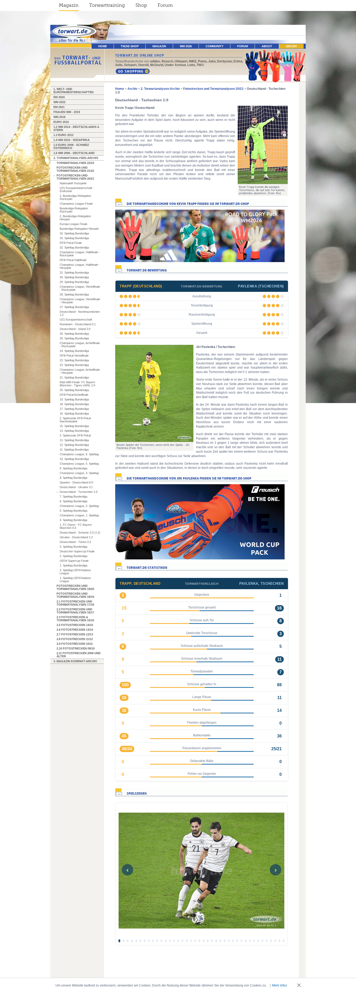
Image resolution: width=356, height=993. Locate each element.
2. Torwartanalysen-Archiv (75, 157)
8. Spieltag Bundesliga (73, 477)
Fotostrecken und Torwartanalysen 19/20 (75, 587)
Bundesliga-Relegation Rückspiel (74, 210)
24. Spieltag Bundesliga (74, 350)
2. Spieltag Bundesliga (73, 556)
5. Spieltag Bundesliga (73, 510)
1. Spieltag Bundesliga (73, 565)
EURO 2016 (61, 121)
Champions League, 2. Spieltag (79, 505)
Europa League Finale (73, 224)
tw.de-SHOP (130, 46)
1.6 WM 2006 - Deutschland (74, 153)
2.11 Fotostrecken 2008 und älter (79, 655)
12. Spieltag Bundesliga (74, 444)
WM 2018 (59, 117)
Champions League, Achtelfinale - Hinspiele (80, 371)
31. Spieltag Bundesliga (74, 272)
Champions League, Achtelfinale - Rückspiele (80, 344)
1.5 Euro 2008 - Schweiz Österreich (71, 146)
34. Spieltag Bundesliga (74, 233)
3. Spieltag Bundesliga (73, 546)
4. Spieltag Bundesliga (73, 520)
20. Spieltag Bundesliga (74, 390)
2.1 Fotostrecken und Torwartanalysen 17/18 (75, 603)
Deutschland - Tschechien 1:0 (78, 491)
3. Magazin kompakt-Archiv (75, 661)
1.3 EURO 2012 (63, 135)
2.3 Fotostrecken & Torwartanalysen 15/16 (75, 619)
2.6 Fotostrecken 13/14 (75, 629)
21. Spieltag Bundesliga (74, 377)
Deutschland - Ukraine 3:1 (76, 487)
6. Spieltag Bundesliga (73, 501)
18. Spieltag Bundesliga (74, 404)
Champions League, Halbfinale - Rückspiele (80, 254)
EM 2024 (59, 97)
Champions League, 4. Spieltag (79, 473)
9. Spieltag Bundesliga (73, 468)
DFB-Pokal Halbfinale (73, 260)
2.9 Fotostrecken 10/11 (75, 643)
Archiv (291, 46)
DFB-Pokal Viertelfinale (74, 355)
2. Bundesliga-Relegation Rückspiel (75, 197)
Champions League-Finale (76, 203)
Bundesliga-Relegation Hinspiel (79, 228)
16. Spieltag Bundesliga (74, 413)
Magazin (68, 5)
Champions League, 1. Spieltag (79, 515)
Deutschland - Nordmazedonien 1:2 (80, 313)
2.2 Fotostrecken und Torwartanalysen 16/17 (75, 611)
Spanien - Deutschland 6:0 (76, 482)
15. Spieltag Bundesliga (74, 426)
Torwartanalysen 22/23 (75, 162)
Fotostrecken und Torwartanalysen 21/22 (75, 169)
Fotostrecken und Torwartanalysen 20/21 (75, 177)
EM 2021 (59, 107)
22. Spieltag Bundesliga (74, 365)
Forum (165, 5)
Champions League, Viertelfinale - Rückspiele (80, 288)
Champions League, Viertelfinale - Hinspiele (80, 301)
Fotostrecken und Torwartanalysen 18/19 (75, 595)
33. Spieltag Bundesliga (74, 238)
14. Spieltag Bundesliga (74, 430)
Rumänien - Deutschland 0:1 (78, 324)
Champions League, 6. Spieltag (79, 454)
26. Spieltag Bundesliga (74, 333)
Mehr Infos (279, 985)
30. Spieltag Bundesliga (74, 277)
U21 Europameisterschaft (76, 319)
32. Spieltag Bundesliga (74, 247)
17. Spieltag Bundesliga (74, 408)
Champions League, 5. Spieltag (79, 463)
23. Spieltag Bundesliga (74, 360)
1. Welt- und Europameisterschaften (73, 90)
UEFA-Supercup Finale (74, 560)
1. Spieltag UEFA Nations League (75, 579)
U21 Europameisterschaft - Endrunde (77, 189)
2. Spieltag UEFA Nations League (75, 572)
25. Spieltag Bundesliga (74, 338)
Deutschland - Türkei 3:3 (75, 541)
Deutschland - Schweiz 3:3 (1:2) (80, 532)
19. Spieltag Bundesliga (74, 399)
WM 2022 (59, 102)
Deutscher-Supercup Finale (77, 551)
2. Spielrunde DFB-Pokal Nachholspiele (75, 420)
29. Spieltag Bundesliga (74, 281)
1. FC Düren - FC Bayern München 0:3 (76, 526)
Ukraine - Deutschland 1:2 (76, 537)
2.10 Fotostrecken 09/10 (76, 648)
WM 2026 (186, 46)
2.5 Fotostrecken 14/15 (75, 624)
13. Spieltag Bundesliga (74, 440)
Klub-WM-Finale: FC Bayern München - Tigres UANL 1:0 (77, 384)
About (267, 46)
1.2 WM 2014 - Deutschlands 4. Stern (76, 128)
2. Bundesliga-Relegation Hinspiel (75, 218)
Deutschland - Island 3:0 (75, 328)
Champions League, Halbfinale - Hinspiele (80, 266)
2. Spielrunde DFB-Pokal (75, 435)
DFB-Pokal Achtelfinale (74, 394)
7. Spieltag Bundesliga (73, 496)
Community (214, 46)
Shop (141, 5)
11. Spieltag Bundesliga (74, 449)
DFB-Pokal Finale (71, 242)
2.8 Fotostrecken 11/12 (75, 639)
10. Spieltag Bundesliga (74, 458)
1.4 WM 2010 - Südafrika (71, 139)
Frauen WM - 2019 (66, 112)
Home (119, 89)
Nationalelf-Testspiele (73, 183)
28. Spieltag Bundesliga (74, 294)
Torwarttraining (107, 5)
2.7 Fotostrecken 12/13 (75, 634)
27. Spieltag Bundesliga (74, 307)
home (102, 46)
